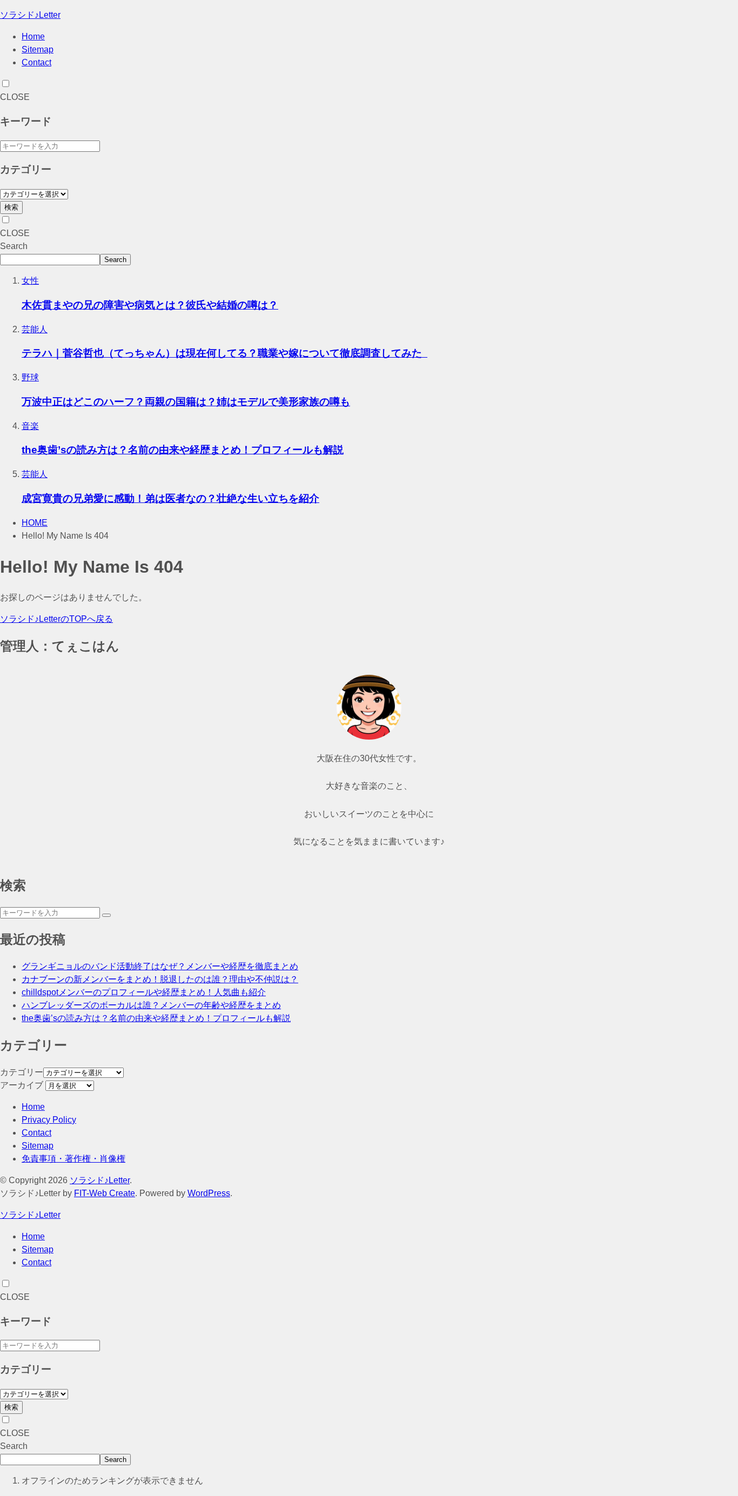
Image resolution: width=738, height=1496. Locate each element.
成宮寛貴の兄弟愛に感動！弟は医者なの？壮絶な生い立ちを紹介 (170, 498)
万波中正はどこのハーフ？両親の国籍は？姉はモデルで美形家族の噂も (186, 401)
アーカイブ (21, 1085)
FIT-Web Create (104, 1193)
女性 (30, 280)
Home (33, 36)
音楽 (30, 426)
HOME (35, 522)
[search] (106, 915)
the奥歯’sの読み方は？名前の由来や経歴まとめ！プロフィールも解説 (183, 449)
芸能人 (35, 329)
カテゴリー (21, 1072)
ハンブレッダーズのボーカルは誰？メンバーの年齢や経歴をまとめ (151, 1005)
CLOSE (15, 97)
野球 (30, 377)
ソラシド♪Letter (30, 14)
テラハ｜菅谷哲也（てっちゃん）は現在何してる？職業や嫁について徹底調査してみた (224, 353)
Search (14, 246)
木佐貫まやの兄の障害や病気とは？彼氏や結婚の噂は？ (150, 305)
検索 (11, 207)
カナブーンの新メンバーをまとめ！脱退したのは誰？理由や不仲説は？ (160, 979)
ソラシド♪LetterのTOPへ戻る (56, 618)
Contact (36, 62)
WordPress (208, 1193)
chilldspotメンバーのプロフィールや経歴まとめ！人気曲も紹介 (144, 992)
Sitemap (37, 49)
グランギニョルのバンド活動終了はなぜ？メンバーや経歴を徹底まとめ (160, 966)
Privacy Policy (49, 1119)
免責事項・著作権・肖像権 (73, 1158)
